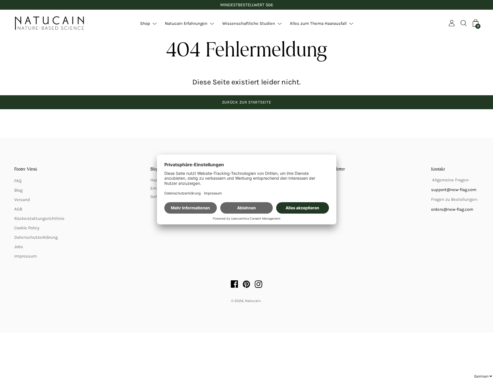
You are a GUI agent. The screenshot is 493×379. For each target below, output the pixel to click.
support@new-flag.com (453, 189)
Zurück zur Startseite (246, 102)
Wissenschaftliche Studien (248, 23)
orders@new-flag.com (452, 209)
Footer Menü (25, 169)
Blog (18, 190)
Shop (145, 23)
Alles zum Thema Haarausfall (318, 23)
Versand (22, 199)
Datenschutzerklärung (36, 237)
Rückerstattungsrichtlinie (39, 218)
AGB (18, 209)
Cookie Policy (26, 227)
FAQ (18, 180)
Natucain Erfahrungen (186, 23)
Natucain (253, 301)
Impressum (25, 256)
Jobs (18, 246)
